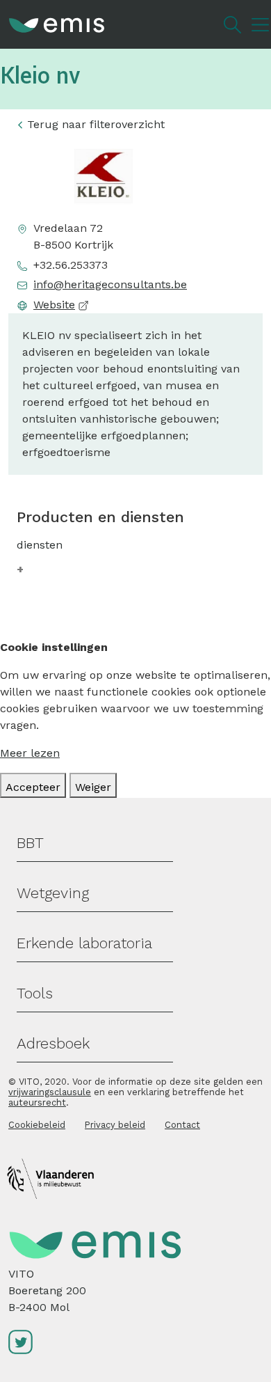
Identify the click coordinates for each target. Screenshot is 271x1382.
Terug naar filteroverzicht (96, 124)
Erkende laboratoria (84, 943)
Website (54, 304)
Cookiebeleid (36, 1125)
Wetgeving (53, 893)
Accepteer (33, 787)
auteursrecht (37, 1102)
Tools (35, 993)
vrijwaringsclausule (49, 1092)
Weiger (93, 787)
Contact (182, 1125)
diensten (40, 544)
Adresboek (53, 1043)
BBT (30, 842)
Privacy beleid (115, 1125)
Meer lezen (30, 753)
